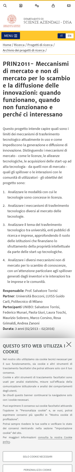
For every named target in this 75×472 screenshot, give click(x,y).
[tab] (62, 35)
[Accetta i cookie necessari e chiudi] (69, 344)
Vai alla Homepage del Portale (12, 21)
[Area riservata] (53, 6)
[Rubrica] (21, 6)
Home (7, 45)
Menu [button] (8, 35)
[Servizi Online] (38, 6)
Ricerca (19, 45)
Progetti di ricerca (40, 45)
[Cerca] (5, 6)
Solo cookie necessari (37, 456)
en (69, 36)
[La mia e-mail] (69, 6)
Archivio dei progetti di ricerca (24, 50)
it (61, 36)
